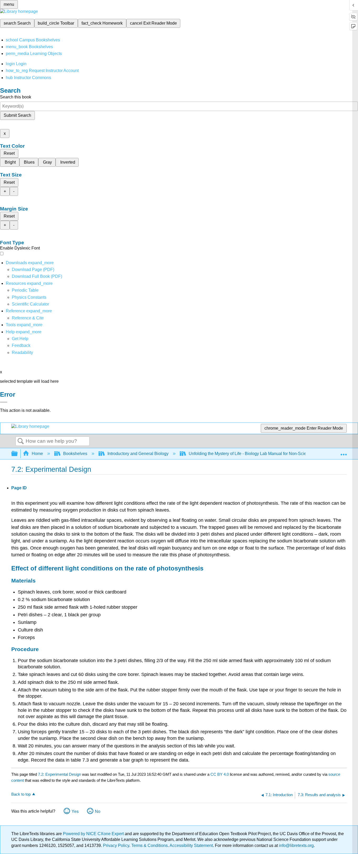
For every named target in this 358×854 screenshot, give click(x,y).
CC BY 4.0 (219, 774)
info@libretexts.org (296, 845)
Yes (75, 811)
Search (20, 441)
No (97, 811)
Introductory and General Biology (138, 453)
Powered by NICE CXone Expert (94, 833)
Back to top (21, 794)
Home (37, 453)
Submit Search (17, 115)
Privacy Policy (116, 845)
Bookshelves (75, 453)
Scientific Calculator (30, 304)
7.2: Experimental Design (59, 774)
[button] (21, 345)
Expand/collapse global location (343, 452)
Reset (9, 153)
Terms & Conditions (149, 845)
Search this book (15, 97)
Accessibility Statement (191, 845)
